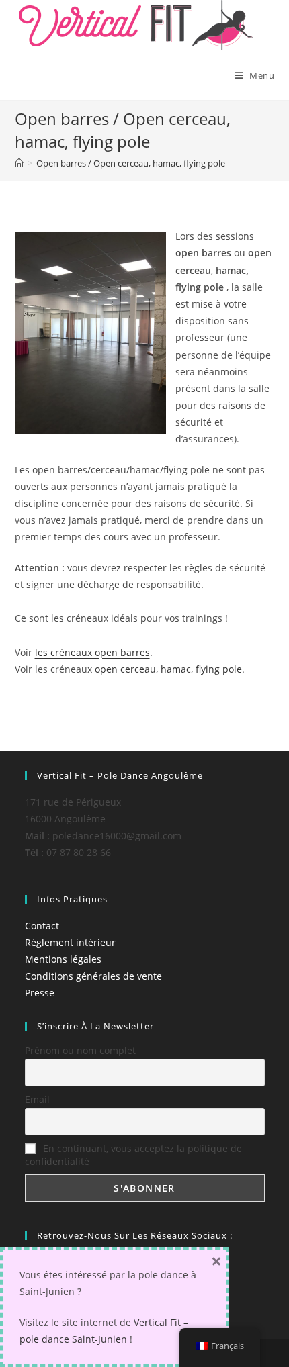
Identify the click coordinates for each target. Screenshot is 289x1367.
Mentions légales (63, 959)
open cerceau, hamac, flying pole (168, 669)
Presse (39, 992)
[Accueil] (19, 163)
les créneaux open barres (92, 652)
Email (37, 1099)
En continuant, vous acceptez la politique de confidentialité (133, 1155)
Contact (42, 925)
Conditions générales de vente (93, 976)
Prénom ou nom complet (80, 1050)
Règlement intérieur (70, 942)
